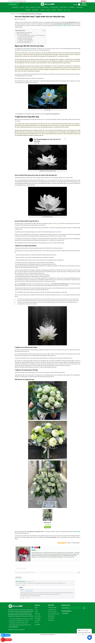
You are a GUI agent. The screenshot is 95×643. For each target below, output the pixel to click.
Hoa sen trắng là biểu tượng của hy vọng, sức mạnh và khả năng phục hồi (31, 35)
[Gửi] (20, 4)
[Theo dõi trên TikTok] (65, 613)
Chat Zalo (7, 635)
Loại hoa (21, 7)
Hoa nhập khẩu (37, 624)
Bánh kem (59, 9)
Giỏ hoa (36, 609)
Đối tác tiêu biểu (51, 620)
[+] (34, 572)
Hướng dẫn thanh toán (52, 609)
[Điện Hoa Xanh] (47, 4)
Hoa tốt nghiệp (79, 7)
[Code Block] (29, 572)
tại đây (26, 629)
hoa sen (31, 48)
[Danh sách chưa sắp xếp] (25, 572)
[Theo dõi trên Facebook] (62, 613)
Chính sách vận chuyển (52, 611)
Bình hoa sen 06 (47, 522)
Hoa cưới (38, 7)
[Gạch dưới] (20, 572)
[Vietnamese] (81, 1)
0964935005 (8, 639)
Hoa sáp (27, 7)
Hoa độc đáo (32, 7)
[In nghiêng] (18, 572)
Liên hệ (69, 9)
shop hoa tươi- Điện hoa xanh (63, 25)
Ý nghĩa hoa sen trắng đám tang (22, 33)
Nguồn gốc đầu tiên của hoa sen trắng (24, 32)
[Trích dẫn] (27, 572)
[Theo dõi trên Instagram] (63, 613)
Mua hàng (47, 527)
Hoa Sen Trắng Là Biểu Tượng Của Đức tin (26, 36)
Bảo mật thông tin (51, 616)
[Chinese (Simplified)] (84, 1)
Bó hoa (36, 607)
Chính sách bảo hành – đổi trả (53, 613)
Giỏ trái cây (48, 9)
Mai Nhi (22, 589)
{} (32, 572)
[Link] (31, 572)
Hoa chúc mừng (63, 7)
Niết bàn (59, 231)
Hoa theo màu (45, 7)
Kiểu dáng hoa (15, 7)
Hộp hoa (36, 611)
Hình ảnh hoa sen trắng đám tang (24, 42)
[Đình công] (21, 572)
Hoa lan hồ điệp (37, 620)
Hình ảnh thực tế (51, 618)
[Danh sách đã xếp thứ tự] (23, 572)
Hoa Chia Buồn (71, 7)
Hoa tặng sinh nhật (54, 7)
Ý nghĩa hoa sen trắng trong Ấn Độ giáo (25, 39)
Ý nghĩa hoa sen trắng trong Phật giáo (25, 38)
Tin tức (64, 9)
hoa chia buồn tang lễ (75, 531)
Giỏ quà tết (42, 9)
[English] (83, 1)
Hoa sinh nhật (37, 613)
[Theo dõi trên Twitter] (67, 613)
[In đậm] (16, 572)
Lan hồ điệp (27, 9)
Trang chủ (12, 13)
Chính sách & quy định (52, 607)
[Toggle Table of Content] (43, 31)
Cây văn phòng (35, 9)
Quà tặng (53, 9)
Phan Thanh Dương (28, 591)
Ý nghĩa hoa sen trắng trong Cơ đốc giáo (25, 41)
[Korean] (86, 1)
